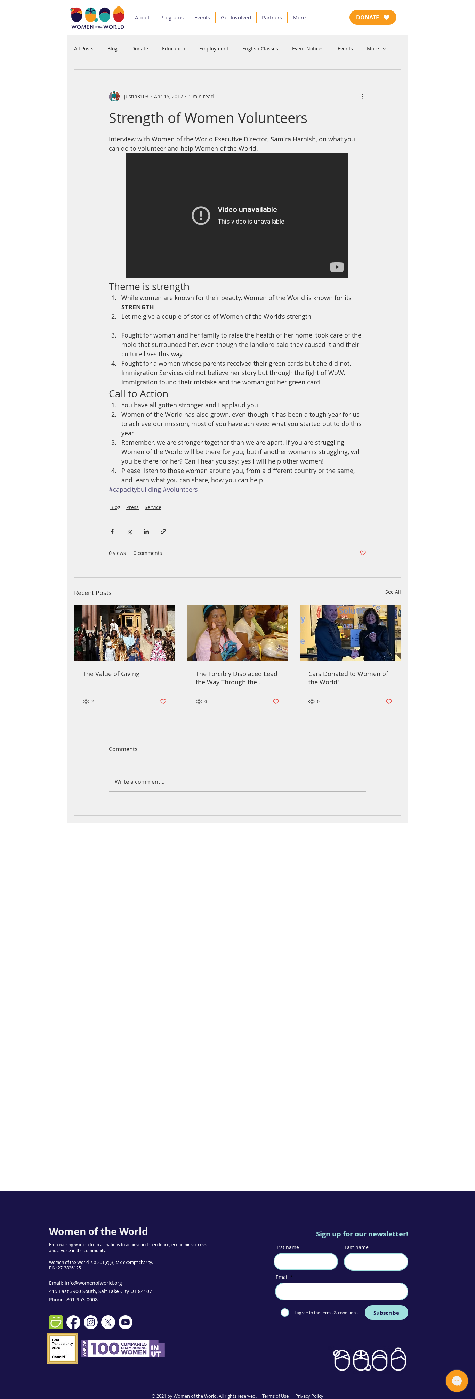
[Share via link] (163, 531)
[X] (108, 1322)
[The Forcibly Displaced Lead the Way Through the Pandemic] (237, 633)
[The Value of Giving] (124, 633)
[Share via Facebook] (112, 531)
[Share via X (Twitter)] (129, 531)
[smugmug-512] (56, 1322)
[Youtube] (125, 1322)
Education (173, 48)
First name (286, 1247)
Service (153, 507)
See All (393, 592)
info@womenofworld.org (93, 1283)
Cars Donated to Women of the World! (348, 677)
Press (132, 507)
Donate (139, 48)
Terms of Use (275, 1396)
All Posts (84, 48)
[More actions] (362, 96)
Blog (112, 48)
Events (345, 48)
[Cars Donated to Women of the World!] (350, 633)
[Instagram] (91, 1322)
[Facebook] (73, 1322)
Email (282, 1277)
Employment (213, 48)
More (373, 48)
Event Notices (308, 48)
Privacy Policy (309, 1396)
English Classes (260, 48)
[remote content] (237, 216)
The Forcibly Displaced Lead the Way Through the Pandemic (236, 677)
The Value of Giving (111, 673)
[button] (142, 17)
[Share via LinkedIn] (146, 531)
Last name (357, 1247)
